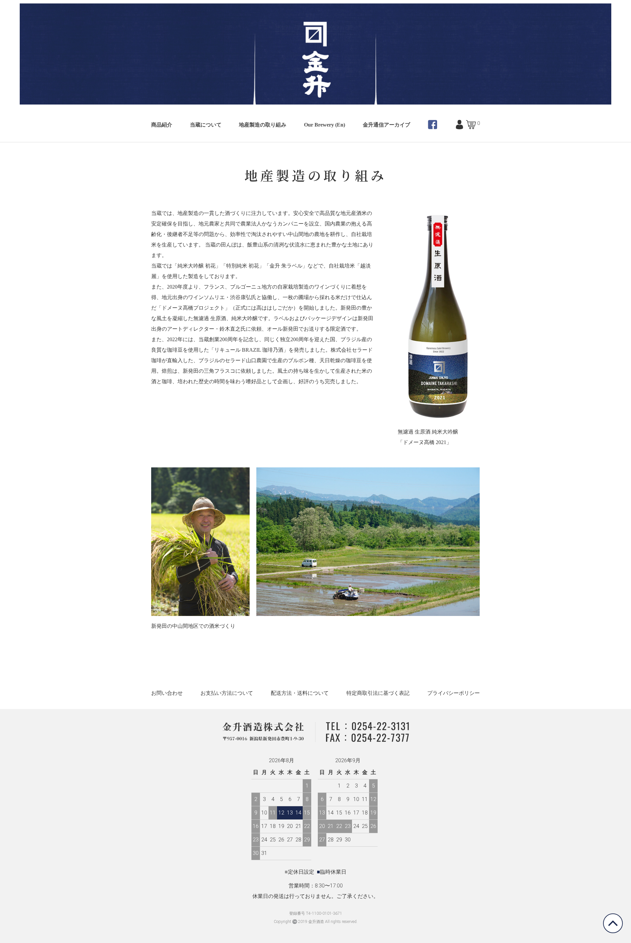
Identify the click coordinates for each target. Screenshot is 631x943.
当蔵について (206, 125)
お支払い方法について (226, 693)
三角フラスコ (219, 371)
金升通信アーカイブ (386, 125)
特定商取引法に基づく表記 (377, 693)
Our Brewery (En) (324, 125)
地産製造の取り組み (262, 125)
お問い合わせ (167, 693)
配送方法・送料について (300, 693)
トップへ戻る (613, 923)
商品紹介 (161, 125)
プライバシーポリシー (453, 693)
